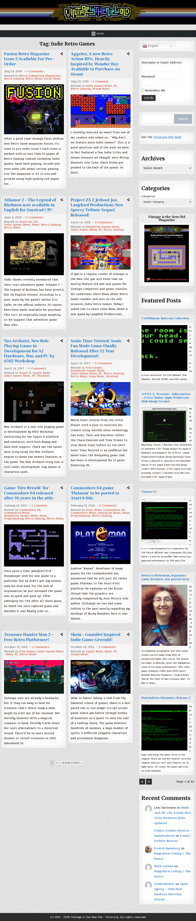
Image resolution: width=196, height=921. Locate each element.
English (152, 45)
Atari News (94, 510)
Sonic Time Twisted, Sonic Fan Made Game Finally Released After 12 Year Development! (96, 348)
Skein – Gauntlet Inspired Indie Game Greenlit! (95, 637)
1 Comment (101, 81)
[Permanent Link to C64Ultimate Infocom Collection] (164, 348)
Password (148, 76)
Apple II (25, 372)
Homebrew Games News (102, 226)
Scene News (52, 78)
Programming (14, 518)
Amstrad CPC (28, 221)
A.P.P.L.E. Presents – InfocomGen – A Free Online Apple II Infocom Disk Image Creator (165, 397)
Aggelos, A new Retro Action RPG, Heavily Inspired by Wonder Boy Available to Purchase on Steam (95, 64)
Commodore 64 (30, 510)
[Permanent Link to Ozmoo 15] (164, 521)
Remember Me (154, 90)
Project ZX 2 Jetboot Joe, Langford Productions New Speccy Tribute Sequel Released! (97, 207)
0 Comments (35, 71)
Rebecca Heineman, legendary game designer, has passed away (165, 577)
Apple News (41, 372)
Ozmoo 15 (148, 492)
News (35, 224)
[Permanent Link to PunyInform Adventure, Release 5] (164, 727)
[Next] (149, 781)
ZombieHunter (164, 884)
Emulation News (109, 512)
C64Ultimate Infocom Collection (165, 318)
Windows (43, 375)
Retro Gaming (14, 78)
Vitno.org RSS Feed (167, 137)
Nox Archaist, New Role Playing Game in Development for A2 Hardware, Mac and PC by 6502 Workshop (29, 351)
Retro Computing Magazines (40, 75)
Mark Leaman (163, 866)
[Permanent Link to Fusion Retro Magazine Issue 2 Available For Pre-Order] (34, 109)
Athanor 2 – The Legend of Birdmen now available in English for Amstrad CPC (30, 205)
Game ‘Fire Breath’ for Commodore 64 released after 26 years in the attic (28, 493)
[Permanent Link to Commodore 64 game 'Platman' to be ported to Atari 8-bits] (100, 542)
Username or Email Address (161, 62)
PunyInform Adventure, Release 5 (165, 698)
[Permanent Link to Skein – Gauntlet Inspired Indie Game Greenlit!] (100, 677)
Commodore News (16, 512)
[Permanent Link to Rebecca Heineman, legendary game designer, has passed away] (164, 615)
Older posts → (72, 763)
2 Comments (40, 647)
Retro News (34, 78)
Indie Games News (99, 86)
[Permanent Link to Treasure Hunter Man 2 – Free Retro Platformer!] (34, 677)
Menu (100, 33)
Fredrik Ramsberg (167, 848)
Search (183, 119)
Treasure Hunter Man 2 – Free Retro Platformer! (28, 637)
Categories (148, 196)
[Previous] (142, 781)
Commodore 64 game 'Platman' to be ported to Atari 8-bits (95, 493)
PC (115, 86)
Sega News (96, 376)
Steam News (101, 88)
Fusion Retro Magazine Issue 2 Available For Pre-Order (29, 59)
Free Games (94, 367)
